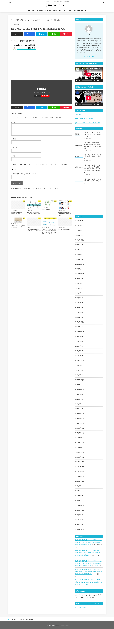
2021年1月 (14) (79, 433)
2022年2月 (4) (79, 370)
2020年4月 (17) (79, 476)
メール (14, 147)
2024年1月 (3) (79, 259)
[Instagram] (90, 56)
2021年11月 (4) (79, 384)
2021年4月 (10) (79, 418)
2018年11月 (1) (79, 500)
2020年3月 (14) (79, 481)
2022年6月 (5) (79, 351)
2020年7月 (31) (79, 462)
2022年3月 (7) (79, 365)
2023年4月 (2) (79, 302)
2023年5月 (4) (79, 298)
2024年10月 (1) (79, 240)
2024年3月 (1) (79, 254)
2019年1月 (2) (79, 495)
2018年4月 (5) (79, 524)
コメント (14, 122)
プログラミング (67, 10)
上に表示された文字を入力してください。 (24, 174)
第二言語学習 (40, 10)
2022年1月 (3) (79, 375)
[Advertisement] (41, 67)
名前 (13, 139)
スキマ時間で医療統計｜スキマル (84, 118)
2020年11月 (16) (79, 442)
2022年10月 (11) (79, 331)
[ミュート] (98, 81)
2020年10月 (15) (79, 447)
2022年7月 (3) (79, 346)
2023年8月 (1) (79, 283)
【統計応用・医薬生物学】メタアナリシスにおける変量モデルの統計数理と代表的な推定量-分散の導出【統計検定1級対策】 (88, 542)
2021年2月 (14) (79, 428)
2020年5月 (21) (79, 471)
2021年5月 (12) (79, 413)
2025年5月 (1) (79, 225)
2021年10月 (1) (79, 389)
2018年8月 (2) (79, 515)
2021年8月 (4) (79, 399)
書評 (60, 10)
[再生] (77, 81)
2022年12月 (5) (79, 322)
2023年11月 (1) (79, 269)
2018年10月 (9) (79, 505)
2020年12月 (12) (79, 437)
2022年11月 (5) (79, 326)
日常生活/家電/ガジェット (79, 10)
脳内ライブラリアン (54, 625)
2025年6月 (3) (79, 220)
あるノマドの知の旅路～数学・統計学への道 (87, 123)
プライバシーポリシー (81, 607)
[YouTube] (45, 96)
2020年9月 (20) (79, 452)
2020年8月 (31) (79, 457)
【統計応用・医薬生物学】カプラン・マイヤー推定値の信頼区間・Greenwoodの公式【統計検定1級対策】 (88, 582)
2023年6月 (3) (79, 293)
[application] (89, 74)
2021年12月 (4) (79, 380)
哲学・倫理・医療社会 (51, 10)
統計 (33, 10)
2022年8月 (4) (79, 341)
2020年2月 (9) (79, 486)
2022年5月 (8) (79, 355)
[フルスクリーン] (100, 81)
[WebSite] (84, 56)
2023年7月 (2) (79, 288)
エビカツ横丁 (78, 114)
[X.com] (37, 96)
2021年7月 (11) (79, 404)
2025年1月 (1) (79, 235)
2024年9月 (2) (79, 245)
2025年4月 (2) (79, 230)
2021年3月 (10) (79, 423)
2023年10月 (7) (79, 273)
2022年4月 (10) (79, 360)
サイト (13, 156)
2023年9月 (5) (79, 278)
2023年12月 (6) (79, 264)
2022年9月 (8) (79, 336)
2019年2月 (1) (79, 491)
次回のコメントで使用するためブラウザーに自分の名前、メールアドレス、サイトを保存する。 (42, 164)
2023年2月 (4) (79, 312)
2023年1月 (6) (79, 317)
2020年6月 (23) (79, 466)
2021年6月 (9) (79, 408)
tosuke (96, 565)
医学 (29, 10)
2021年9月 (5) (79, 394)
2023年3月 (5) (79, 307)
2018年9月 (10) (79, 510)
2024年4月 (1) (79, 249)
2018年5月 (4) (79, 519)
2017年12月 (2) (79, 529)
